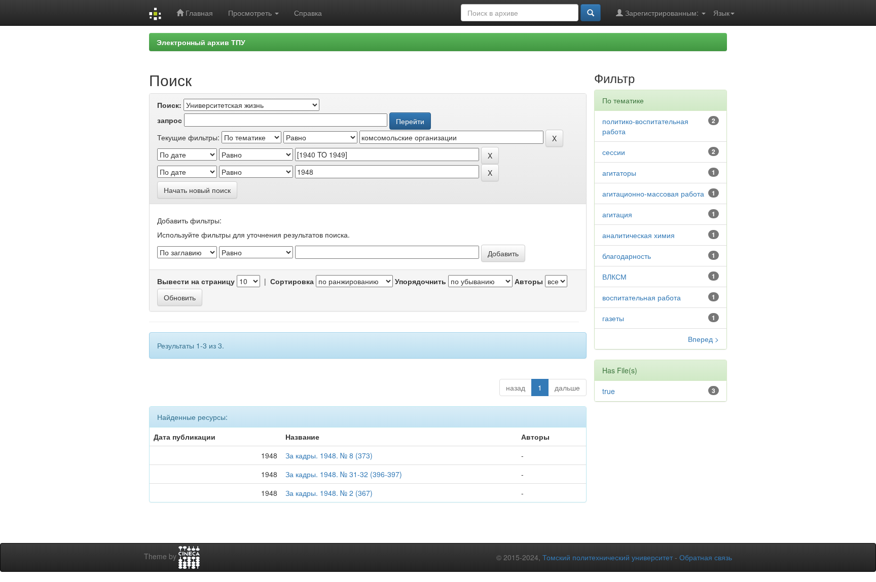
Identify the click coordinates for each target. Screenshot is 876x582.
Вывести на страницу (196, 281)
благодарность (626, 256)
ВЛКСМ (614, 276)
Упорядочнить (420, 281)
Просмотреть (251, 13)
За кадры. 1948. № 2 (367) (329, 493)
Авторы (529, 281)
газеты (613, 318)
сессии (613, 152)
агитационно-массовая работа (653, 193)
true (608, 391)
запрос (169, 120)
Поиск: (169, 105)
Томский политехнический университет (607, 557)
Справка (308, 13)
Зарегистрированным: (662, 13)
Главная (198, 13)
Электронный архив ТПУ (201, 42)
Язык (721, 13)
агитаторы (619, 173)
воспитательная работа (641, 297)
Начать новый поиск (197, 190)
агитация (617, 214)
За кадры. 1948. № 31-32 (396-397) (343, 474)
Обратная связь (705, 557)
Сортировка (292, 281)
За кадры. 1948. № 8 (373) (329, 455)
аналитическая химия (638, 235)
